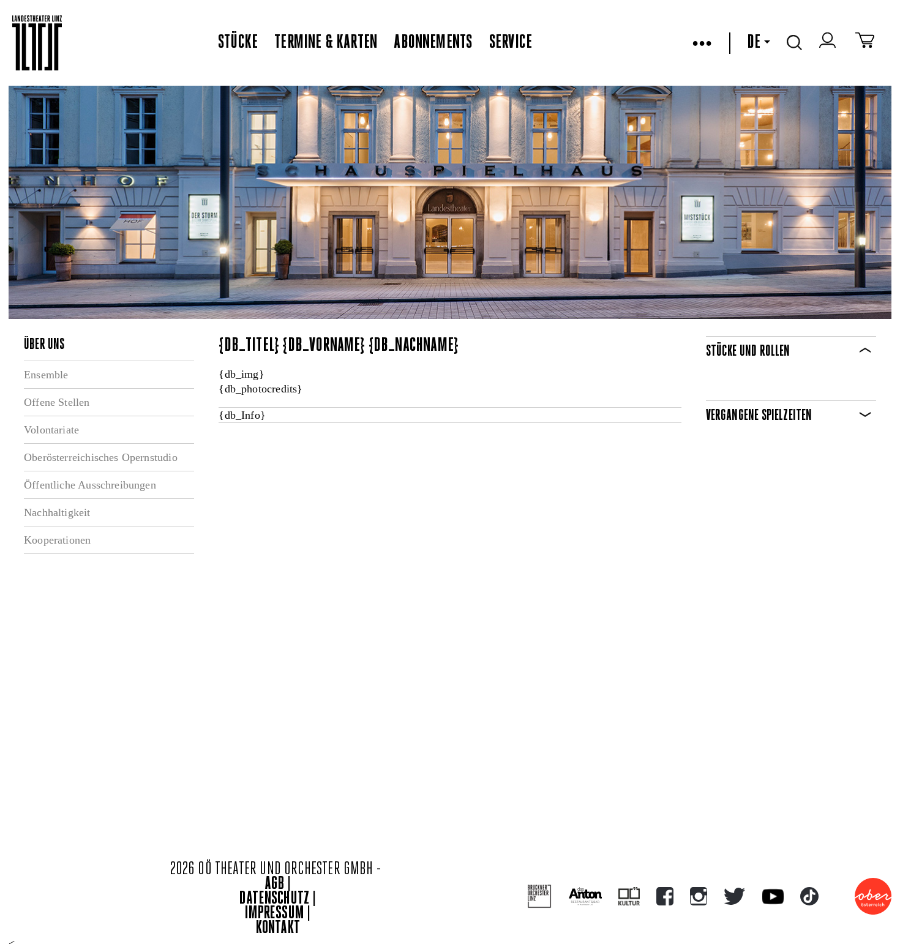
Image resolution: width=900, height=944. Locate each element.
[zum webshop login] (829, 43)
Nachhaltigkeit (57, 512)
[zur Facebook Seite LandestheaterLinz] (664, 896)
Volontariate (51, 430)
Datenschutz (274, 899)
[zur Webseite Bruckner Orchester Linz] (539, 896)
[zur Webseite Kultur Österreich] (629, 896)
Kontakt (278, 928)
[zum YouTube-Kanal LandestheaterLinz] (773, 896)
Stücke (238, 43)
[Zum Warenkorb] (864, 43)
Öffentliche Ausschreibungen (90, 485)
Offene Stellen (57, 402)
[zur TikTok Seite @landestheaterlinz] (809, 896)
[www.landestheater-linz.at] (37, 43)
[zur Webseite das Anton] (585, 896)
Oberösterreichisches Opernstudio (101, 457)
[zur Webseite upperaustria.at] (873, 896)
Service (510, 43)
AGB (274, 884)
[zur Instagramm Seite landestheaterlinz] (698, 896)
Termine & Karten (325, 43)
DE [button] (753, 43)
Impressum (274, 913)
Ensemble (46, 375)
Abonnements (433, 43)
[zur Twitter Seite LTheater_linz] (734, 896)
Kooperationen (57, 540)
